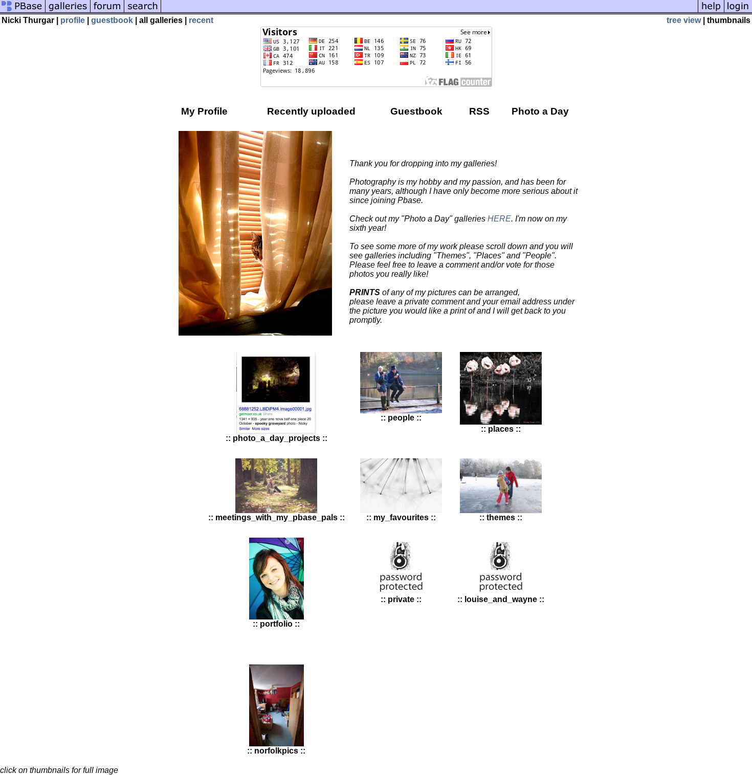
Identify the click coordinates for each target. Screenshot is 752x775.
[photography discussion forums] (107, 11)
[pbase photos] (23, 11)
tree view (684, 20)
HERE (499, 218)
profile (72, 20)
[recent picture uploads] (68, 11)
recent (201, 20)
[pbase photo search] (142, 11)
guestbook (112, 20)
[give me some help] (711, 11)
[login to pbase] (738, 11)
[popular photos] (429, 11)
